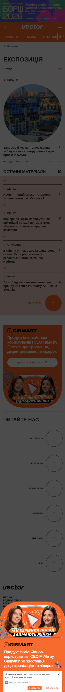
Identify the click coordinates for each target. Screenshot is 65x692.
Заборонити (52, 687)
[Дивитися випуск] (32, 621)
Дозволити (34, 687)
